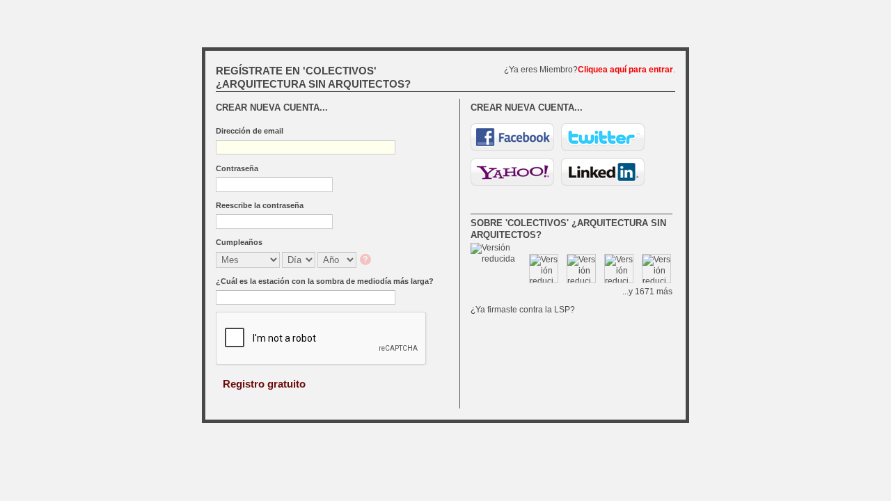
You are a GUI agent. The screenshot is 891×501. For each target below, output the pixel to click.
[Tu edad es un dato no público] (366, 260)
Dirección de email (249, 131)
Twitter (603, 137)
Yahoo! (512, 172)
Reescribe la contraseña (259, 205)
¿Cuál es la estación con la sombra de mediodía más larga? (325, 281)
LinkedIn (603, 172)
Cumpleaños (239, 242)
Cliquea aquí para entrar (625, 69)
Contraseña (237, 168)
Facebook (512, 137)
